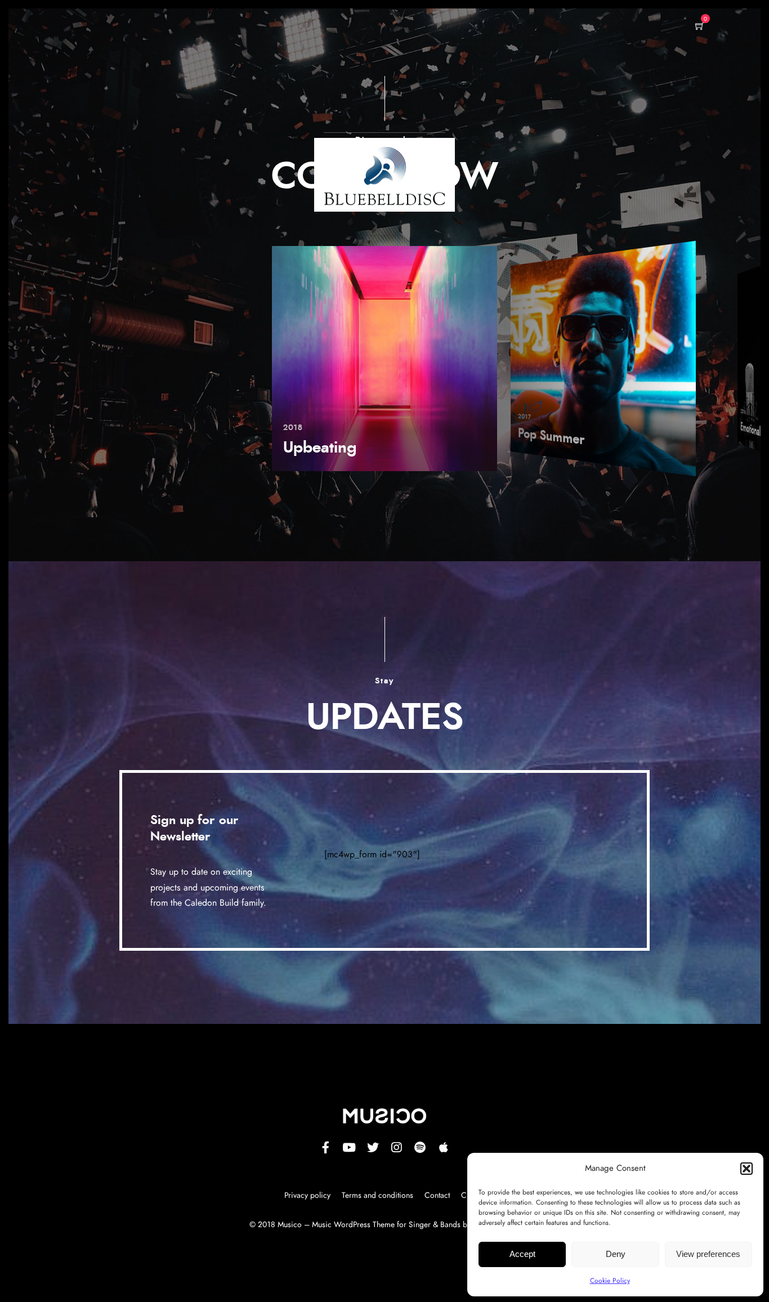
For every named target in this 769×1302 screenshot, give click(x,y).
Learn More (400, 144)
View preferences (708, 1254)
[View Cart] (699, 27)
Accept (522, 1254)
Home (342, 145)
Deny (615, 1254)
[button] (746, 1168)
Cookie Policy (610, 1280)
